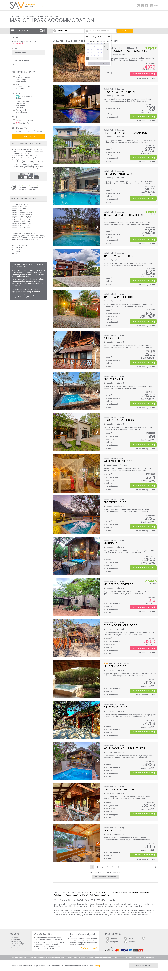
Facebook (114, 938)
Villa (17, 84)
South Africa (15, 16)
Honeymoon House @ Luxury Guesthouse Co (134, 748)
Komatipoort (16, 238)
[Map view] (44, 30)
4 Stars (29, 131)
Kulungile (110, 543)
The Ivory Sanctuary (118, 174)
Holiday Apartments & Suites (24, 218)
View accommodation (143, 74)
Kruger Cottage (115, 666)
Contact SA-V (16, 938)
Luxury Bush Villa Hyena (120, 92)
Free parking (20, 105)
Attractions (16, 252)
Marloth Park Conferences (21, 224)
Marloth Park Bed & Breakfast (22, 214)
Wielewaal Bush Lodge (119, 461)
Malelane (34, 238)
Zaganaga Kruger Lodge (120, 625)
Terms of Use (16, 946)
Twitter (130, 938)
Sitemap (97, 966)
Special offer (24, 123)
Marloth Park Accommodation (95, 895)
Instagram (114, 942)
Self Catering (21, 82)
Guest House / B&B (23, 77)
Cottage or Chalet (23, 86)
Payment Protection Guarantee (34, 186)
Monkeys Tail (112, 830)
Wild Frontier (55, 16)
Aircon (18, 99)
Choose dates (18, 43)
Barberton (15, 236)
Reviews (15, 254)
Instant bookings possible (26, 120)
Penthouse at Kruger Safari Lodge (127, 133)
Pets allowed (21, 110)
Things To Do (16, 250)
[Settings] (146, 5)
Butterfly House (115, 502)
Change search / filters (105, 877)
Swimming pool (22, 112)
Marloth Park (108, 89)
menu (152, 5)
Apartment (20, 88)
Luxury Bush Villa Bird (119, 420)
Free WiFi (19, 108)
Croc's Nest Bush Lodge (120, 789)
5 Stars (39, 131)
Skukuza (35, 239)
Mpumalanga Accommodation (137, 892)
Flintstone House (115, 707)
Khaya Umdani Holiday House (123, 215)
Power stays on (26, 97)
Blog (147, 938)
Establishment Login (19, 948)
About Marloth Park (19, 248)
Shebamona (111, 338)
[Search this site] (138, 5)
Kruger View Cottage (118, 584)
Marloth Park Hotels (19, 208)
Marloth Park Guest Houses (22, 212)
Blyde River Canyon (27, 236)
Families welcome (23, 103)
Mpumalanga (43, 16)
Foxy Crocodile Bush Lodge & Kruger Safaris (134, 51)
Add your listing (143, 965)
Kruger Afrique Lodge (118, 297)
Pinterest (131, 942)
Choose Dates (104, 63)
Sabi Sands (27, 239)
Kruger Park (26, 238)
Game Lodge (21, 80)
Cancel (93, 63)
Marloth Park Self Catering (21, 216)
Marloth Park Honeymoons (21, 227)
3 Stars (18, 131)
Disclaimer (15, 940)
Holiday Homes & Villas (22, 222)
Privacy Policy (16, 942)
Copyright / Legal (18, 944)
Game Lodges (17, 210)
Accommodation (29, 16)
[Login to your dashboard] (142, 5)
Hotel (18, 75)
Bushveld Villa (113, 379)
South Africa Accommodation (109, 892)
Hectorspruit (39, 236)
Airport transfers (22, 101)
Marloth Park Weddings (20, 225)
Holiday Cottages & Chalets (24, 220)
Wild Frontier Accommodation (67, 895)
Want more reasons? (89, 948)
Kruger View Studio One (120, 256)
